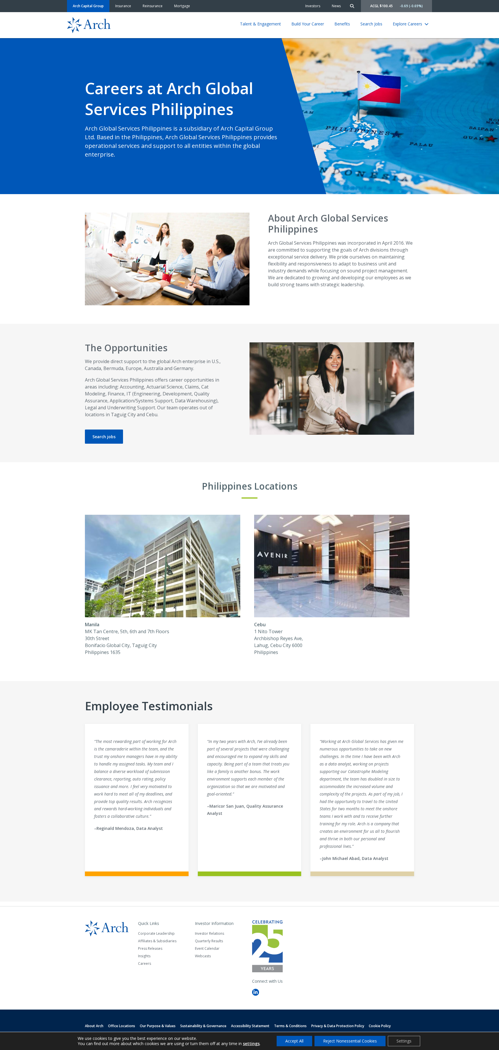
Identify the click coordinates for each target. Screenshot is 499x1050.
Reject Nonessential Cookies (350, 1041)
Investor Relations (209, 933)
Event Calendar (207, 948)
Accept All (294, 1041)
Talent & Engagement (260, 24)
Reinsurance (153, 5)
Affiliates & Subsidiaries (157, 941)
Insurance (123, 5)
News (336, 5)
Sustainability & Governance (203, 1025)
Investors (312, 5)
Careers (144, 963)
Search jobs (104, 436)
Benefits (342, 24)
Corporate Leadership (156, 933)
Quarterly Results (209, 941)
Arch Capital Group (88, 5)
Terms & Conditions (290, 1025)
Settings (404, 1041)
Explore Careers (407, 24)
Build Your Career (307, 24)
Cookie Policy (380, 1025)
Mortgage (182, 5)
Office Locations (121, 1025)
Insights (144, 956)
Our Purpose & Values (158, 1025)
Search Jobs (371, 24)
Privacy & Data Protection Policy (337, 1025)
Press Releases (150, 948)
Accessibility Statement (250, 1025)
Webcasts (203, 956)
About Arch (94, 1025)
